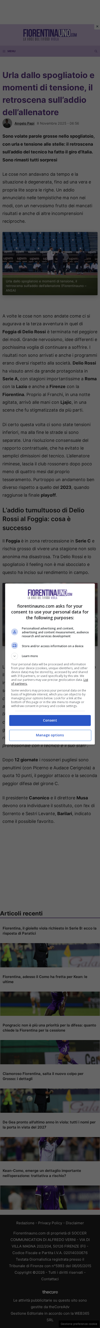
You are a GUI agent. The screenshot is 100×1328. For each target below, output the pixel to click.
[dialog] (50, 664)
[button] (50, 656)
